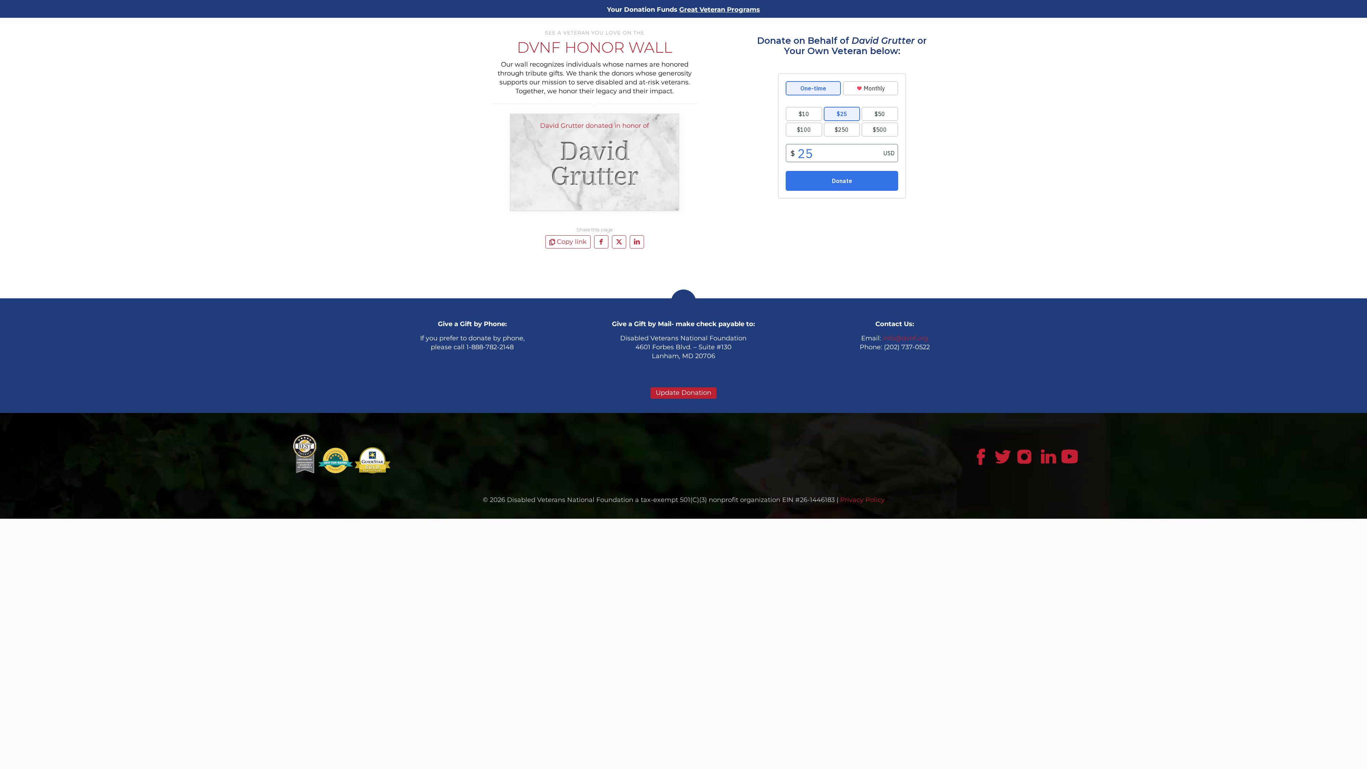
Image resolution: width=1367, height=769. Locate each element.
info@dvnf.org (905, 338)
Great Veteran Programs (719, 10)
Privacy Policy (862, 500)
